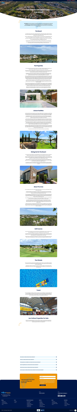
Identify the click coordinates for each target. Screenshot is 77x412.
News (53, 404)
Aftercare (41, 401)
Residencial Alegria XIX (30, 404)
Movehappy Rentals (42, 406)
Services (58, 2)
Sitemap (66, 405)
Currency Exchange (42, 404)
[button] (38, 357)
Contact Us (53, 401)
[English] (67, 0)
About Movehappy (54, 402)
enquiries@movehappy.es (10, 0)
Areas (54, 2)
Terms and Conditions (51, 381)
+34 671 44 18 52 (4, 0)
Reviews (69, 2)
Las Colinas (28, 402)
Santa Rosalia (29, 401)
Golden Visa (41, 405)
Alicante (16, 401)
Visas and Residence (5, 403)
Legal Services (41, 403)
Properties (43, 2)
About (61, 2)
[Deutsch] (71, 0)
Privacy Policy (42, 382)
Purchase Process (4, 402)
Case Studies (65, 2)
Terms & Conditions (67, 404)
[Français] (70, 0)
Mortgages (41, 402)
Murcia (15, 402)
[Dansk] (68, 0)
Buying (51, 2)
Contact (66, 402)
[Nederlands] (69, 0)
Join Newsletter (43, 385)
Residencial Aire (29, 403)
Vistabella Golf (29, 405)
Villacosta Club (29, 406)
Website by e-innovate (72, 410)
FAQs (2, 404)
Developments (48, 2)
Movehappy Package (55, 403)
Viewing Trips (3, 401)
